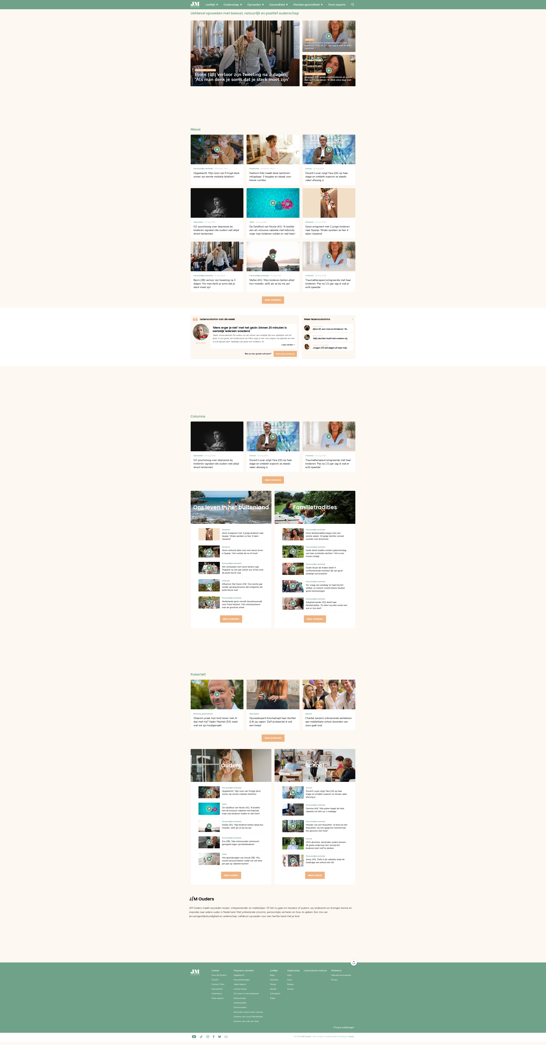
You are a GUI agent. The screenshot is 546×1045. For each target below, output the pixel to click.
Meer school (315, 875)
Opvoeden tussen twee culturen (248, 1012)
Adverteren (217, 993)
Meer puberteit (273, 737)
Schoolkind (275, 993)
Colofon (215, 979)
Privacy (334, 979)
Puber (272, 998)
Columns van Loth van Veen (246, 1021)
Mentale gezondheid (306, 5)
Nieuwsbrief (217, 989)
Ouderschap (231, 5)
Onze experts (337, 5)
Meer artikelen (273, 299)
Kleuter (273, 989)
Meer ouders (231, 875)
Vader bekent (240, 984)
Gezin (289, 979)
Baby (272, 975)
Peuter (273, 984)
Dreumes (274, 979)
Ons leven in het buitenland (246, 993)
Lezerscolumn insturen (315, 970)
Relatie (290, 984)
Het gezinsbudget (242, 979)
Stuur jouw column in (285, 354)
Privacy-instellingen (344, 1027)
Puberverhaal (240, 998)
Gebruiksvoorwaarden (341, 975)
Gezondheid (277, 5)
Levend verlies (240, 989)
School (290, 989)
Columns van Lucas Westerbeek (248, 1016)
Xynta (351, 1036)
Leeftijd (210, 5)
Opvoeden (254, 5)
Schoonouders (240, 1007)
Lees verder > (288, 344)
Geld (289, 975)
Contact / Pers (218, 984)
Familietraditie (240, 1002)
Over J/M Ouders (219, 975)
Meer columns (273, 479)
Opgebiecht (239, 975)
